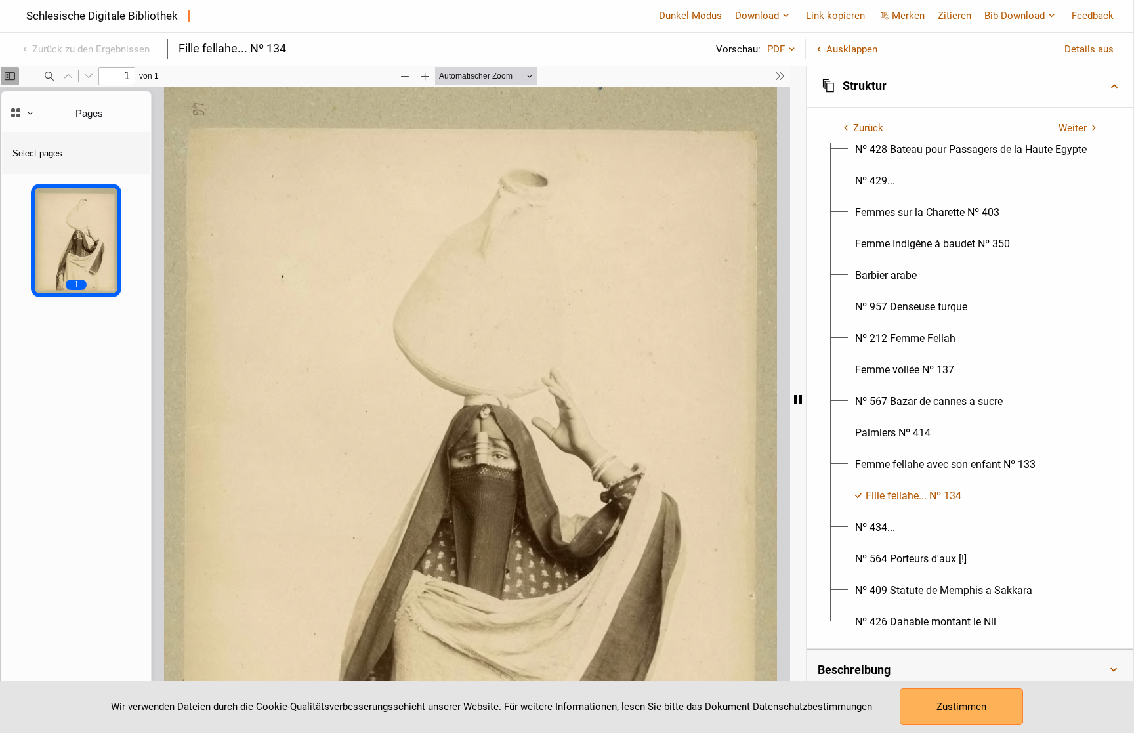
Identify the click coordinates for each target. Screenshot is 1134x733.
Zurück (868, 128)
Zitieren (954, 16)
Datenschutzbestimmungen (812, 707)
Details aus (1089, 49)
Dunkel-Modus (690, 16)
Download (757, 16)
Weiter (1073, 128)
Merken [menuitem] (908, 16)
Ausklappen (851, 49)
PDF (776, 49)
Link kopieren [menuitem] (835, 16)
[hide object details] (798, 399)
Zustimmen (961, 707)
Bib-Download (1014, 16)
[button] (970, 86)
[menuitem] (971, 149)
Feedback (1093, 16)
